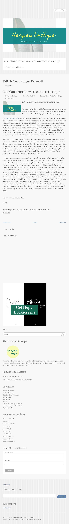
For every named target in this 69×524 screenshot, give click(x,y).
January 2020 (7, 439)
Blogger (32, 517)
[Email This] (3, 212)
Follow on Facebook (43, 5)
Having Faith (7, 397)
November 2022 (7, 419)
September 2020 (8, 424)
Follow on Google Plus (50, 5)
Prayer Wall (30, 61)
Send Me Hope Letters (12, 67)
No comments (9, 98)
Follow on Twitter (47, 5)
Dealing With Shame (9, 391)
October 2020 (7, 421)
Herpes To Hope (12, 96)
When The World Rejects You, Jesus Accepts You (17, 380)
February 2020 (7, 436)
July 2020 (5, 426)
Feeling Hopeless (8, 393)
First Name (8, 460)
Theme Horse (12, 519)
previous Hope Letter (13, 118)
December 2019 (7, 441)
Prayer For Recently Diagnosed (12, 404)
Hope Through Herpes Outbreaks (13, 376)
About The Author (17, 61)
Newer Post (7, 222)
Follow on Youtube (57, 5)
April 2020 (6, 434)
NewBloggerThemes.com (34, 519)
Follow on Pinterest (54, 5)
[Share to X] (7, 212)
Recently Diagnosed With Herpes (13, 406)
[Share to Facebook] (9, 212)
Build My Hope (54, 61)
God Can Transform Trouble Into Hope (31, 92)
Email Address (9, 452)
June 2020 (6, 429)
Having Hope (44, 96)
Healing (5, 401)
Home (6, 61)
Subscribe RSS (65, 5)
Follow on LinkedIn (61, 5)
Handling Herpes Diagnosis (11, 395)
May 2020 (5, 431)
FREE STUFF (42, 61)
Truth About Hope (56, 96)
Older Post (62, 222)
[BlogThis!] (5, 212)
